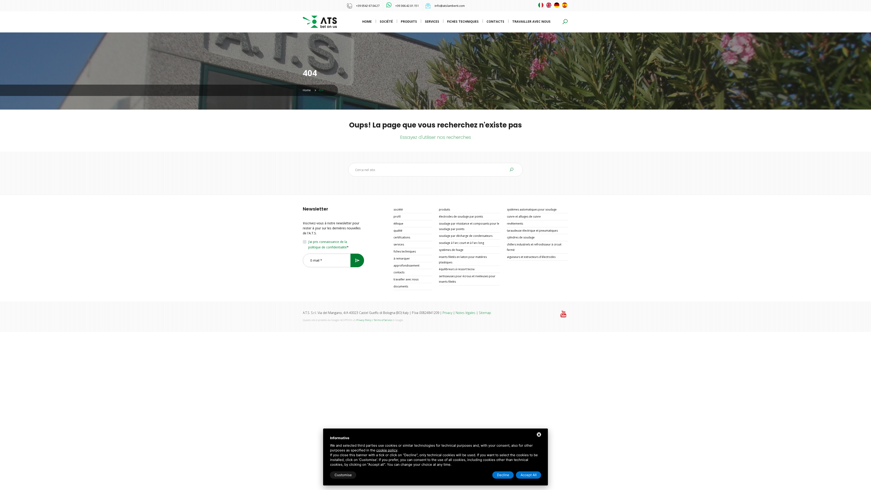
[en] (549, 5)
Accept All (529, 475)
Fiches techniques (463, 21)
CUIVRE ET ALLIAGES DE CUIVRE (524, 216)
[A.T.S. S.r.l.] (320, 21)
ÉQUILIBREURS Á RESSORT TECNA (457, 269)
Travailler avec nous (531, 21)
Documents (401, 286)
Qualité (398, 231)
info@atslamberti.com (450, 6)
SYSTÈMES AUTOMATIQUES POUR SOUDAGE (532, 209)
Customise (343, 475)
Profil (397, 216)
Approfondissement (406, 265)
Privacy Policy (363, 320)
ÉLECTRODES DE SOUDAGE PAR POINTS (461, 216)
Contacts (495, 21)
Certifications (402, 237)
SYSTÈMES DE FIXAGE (451, 250)
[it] (541, 5)
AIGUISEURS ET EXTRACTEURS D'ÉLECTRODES (531, 257)
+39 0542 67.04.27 (367, 6)
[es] (565, 5)
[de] (557, 5)
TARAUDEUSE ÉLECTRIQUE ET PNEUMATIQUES (532, 231)
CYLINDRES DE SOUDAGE (521, 237)
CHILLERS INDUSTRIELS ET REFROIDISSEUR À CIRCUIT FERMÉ (534, 247)
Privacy (447, 313)
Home (367, 21)
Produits (409, 21)
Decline (503, 475)
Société (386, 21)
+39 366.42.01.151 (407, 6)
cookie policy (386, 450)
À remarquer (402, 258)
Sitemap (485, 313)
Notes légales (465, 313)
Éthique (398, 223)
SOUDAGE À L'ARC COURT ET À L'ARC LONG (461, 243)
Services (432, 21)
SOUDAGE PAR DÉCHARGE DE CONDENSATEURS (465, 236)
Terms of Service (383, 320)
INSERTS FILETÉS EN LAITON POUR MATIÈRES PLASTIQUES (463, 259)
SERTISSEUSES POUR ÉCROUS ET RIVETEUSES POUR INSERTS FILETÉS (467, 279)
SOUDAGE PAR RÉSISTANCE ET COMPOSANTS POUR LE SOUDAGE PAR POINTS (469, 226)
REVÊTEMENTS (515, 223)
